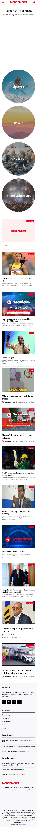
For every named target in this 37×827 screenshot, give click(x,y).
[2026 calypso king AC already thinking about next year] (18, 654)
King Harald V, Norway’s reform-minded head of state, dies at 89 (18, 591)
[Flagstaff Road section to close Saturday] (18, 419)
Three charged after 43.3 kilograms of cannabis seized (18, 746)
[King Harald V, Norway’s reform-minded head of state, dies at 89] (18, 574)
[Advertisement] (18, 37)
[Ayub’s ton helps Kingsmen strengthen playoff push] (18, 458)
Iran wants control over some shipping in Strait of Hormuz (18, 320)
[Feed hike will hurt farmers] (18, 230)
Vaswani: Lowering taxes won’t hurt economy (16, 512)
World (31, 294)
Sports (31, 254)
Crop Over (30, 645)
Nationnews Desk (10, 402)
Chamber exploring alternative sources (17, 630)
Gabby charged (8, 357)
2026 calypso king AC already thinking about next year (17, 672)
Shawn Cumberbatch (11, 634)
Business (30, 221)
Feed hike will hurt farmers (13, 246)
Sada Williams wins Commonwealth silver (16, 279)
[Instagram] (9, 702)
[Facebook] (4, 702)
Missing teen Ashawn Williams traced (17, 397)
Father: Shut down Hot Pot (13, 551)
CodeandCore (22, 824)
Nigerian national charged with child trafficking (15, 751)
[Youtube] (19, 702)
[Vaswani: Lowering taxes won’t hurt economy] (18, 496)
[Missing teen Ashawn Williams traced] (18, 380)
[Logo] (18, 1)
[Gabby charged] (18, 342)
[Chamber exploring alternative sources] (18, 612)
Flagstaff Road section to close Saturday (17, 437)
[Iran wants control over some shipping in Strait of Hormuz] (18, 304)
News (31, 333)
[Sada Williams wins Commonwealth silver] (18, 263)
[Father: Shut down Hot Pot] (18, 536)
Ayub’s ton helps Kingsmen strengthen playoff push (18, 474)
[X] (14, 702)
